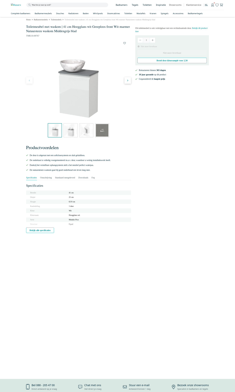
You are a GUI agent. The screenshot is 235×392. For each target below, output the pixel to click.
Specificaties (31, 177)
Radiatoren (73, 13)
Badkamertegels (195, 13)
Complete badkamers (20, 13)
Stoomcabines (113, 13)
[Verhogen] (152, 40)
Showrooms (175, 4)
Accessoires (178, 13)
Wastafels (141, 13)
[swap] (124, 43)
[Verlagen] (140, 40)
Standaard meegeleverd (65, 177)
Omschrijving (46, 177)
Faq (93, 177)
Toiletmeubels (56, 20)
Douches (60, 13)
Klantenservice (193, 4)
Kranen (153, 13)
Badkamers (121, 4)
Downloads (83, 177)
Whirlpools (98, 13)
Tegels (135, 4)
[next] (127, 80)
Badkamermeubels (43, 13)
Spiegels (164, 13)
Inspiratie (161, 4)
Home (28, 20)
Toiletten (147, 4)
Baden (86, 13)
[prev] (29, 80)
